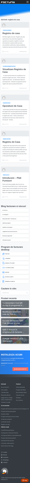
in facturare (7, 363)
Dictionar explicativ (7, 235)
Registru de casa (11, 33)
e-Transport (5, 214)
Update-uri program (7, 227)
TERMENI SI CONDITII (10, 281)
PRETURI (7, 254)
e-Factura (4, 210)
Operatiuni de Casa (12, 106)
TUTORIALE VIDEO (9, 267)
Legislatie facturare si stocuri (9, 231)
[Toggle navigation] (27, 2)
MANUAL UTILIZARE (10, 263)
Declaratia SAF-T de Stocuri (9, 218)
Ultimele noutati (6, 240)
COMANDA (7, 258)
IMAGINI (7, 272)
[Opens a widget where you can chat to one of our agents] (25, 480)
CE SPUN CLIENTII (9, 277)
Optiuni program (6, 223)
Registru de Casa (11, 142)
